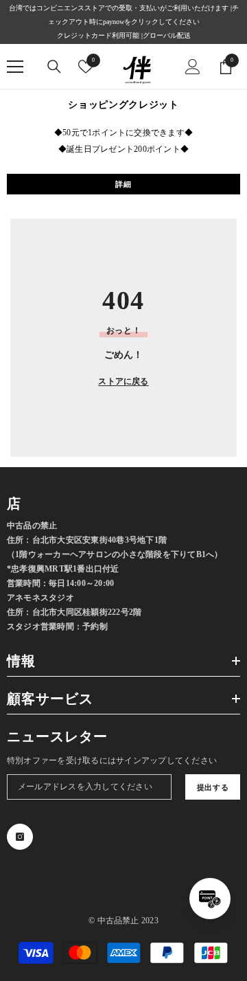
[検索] (54, 66)
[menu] (15, 66)
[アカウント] (192, 66)
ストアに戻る (123, 381)
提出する (212, 787)
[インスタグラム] (20, 837)
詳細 (123, 184)
